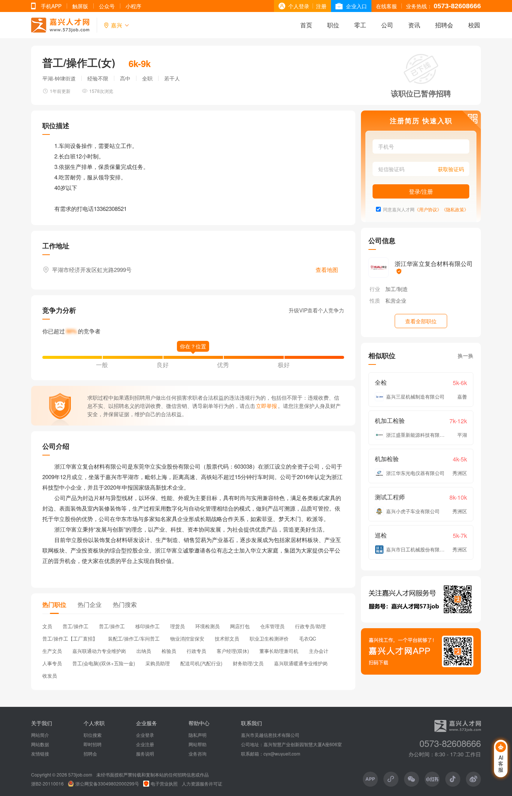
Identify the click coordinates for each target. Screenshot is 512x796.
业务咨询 (198, 753)
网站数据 (40, 744)
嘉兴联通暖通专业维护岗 (301, 663)
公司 (387, 25)
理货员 (177, 626)
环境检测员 (207, 626)
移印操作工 (147, 626)
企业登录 (145, 735)
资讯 (414, 25)
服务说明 (145, 753)
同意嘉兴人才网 (399, 209)
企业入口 (356, 6)
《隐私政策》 (455, 209)
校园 (474, 25)
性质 (375, 300)
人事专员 (52, 663)
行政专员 (196, 650)
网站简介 (40, 735)
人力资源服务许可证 (202, 784)
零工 (360, 25)
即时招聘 (93, 744)
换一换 (465, 355)
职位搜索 (93, 735)
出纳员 (143, 650)
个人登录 (298, 6)
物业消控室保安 (187, 638)
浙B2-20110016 (47, 784)
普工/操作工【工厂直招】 (69, 638)
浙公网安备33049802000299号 (107, 784)
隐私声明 (198, 735)
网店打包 (240, 626)
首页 (306, 25)
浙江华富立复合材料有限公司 (434, 263)
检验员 (169, 650)
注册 (321, 6)
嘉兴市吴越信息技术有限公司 (270, 735)
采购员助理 (157, 663)
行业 (375, 289)
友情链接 (40, 753)
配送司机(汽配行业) (201, 663)
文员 (47, 626)
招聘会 (444, 25)
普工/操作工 (75, 626)
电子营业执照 (164, 784)
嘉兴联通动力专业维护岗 (99, 650)
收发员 (49, 675)
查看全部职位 (421, 321)
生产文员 (52, 650)
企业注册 (145, 744)
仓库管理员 (272, 626)
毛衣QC (307, 638)
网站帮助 (198, 744)
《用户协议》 (428, 209)
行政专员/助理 (310, 626)
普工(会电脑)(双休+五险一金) (103, 663)
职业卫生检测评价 (269, 638)
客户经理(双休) (233, 650)
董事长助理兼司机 (278, 650)
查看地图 (327, 269)
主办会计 (318, 650)
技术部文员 (227, 638)
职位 (333, 25)
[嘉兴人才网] (60, 25)
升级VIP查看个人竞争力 (316, 310)
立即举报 (266, 405)
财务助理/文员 (248, 663)
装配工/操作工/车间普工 (134, 638)
